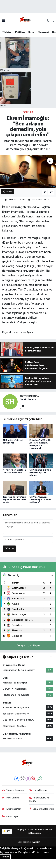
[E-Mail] (22, 406)
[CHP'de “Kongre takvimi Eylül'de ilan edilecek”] (41, 487)
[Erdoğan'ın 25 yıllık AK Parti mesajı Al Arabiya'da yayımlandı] (41, 431)
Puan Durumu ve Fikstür (39, 799)
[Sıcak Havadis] (26, 20)
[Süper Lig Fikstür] (51, 657)
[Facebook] (16, 778)
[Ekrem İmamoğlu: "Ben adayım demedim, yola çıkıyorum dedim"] (28, 171)
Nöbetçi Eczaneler (15, 790)
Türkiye (7, 32)
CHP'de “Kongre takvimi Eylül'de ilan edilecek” (40, 499)
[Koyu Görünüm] (48, 21)
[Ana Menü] (3, 20)
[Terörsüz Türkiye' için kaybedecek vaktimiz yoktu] (15, 487)
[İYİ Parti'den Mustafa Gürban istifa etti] (15, 460)
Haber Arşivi (12, 816)
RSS (8, 831)
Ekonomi (43, 32)
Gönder (9, 548)
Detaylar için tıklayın (28, 645)
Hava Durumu (40, 790)
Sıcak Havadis (28, 399)
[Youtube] (33, 778)
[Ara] (52, 21)
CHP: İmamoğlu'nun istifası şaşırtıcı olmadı (40, 472)
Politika (20, 32)
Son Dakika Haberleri (43, 809)
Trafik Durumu (12, 798)
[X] (22, 778)
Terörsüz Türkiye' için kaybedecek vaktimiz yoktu (14, 499)
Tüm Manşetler (13, 809)
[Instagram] (28, 778)
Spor (31, 32)
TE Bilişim (35, 842)
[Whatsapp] (39, 778)
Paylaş (9, 192)
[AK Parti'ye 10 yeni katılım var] (15, 431)
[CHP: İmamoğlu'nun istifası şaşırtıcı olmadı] (41, 460)
